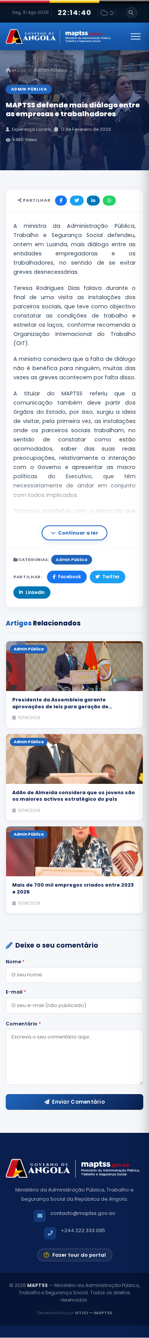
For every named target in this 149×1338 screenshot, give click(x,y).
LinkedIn (35, 592)
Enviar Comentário (78, 1102)
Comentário (23, 1023)
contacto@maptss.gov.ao (82, 1213)
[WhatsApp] (109, 201)
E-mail (16, 992)
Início (18, 70)
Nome (15, 961)
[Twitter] (77, 201)
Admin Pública (51, 70)
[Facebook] (61, 201)
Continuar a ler (78, 533)
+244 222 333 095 (83, 1230)
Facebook (69, 577)
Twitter (111, 577)
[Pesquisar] (131, 12)
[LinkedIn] (93, 201)
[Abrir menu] (135, 36)
